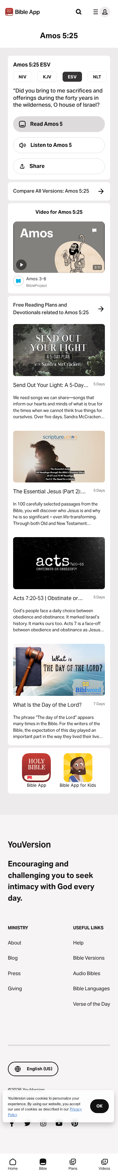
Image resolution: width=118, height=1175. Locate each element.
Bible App (36, 785)
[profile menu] (100, 11)
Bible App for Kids (78, 785)
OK (99, 1105)
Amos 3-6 (41, 278)
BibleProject (36, 285)
